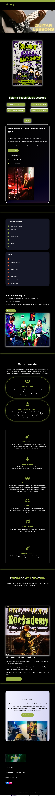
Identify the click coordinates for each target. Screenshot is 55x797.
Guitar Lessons (27, 441)
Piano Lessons (27, 526)
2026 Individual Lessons (15, 110)
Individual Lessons (16, 155)
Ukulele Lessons (27, 553)
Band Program (27, 386)
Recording (27, 506)
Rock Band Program (16, 159)
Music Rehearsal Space (39, 110)
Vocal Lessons (27, 464)
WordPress (37, 792)
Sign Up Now (13, 150)
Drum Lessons (27, 483)
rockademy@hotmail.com (11, 777)
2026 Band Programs (39, 105)
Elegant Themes (24, 792)
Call (27, 120)
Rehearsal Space (15, 163)
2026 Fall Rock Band (15, 105)
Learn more (10, 310)
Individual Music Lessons (27, 409)
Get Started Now (27, 715)
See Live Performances (13, 679)
